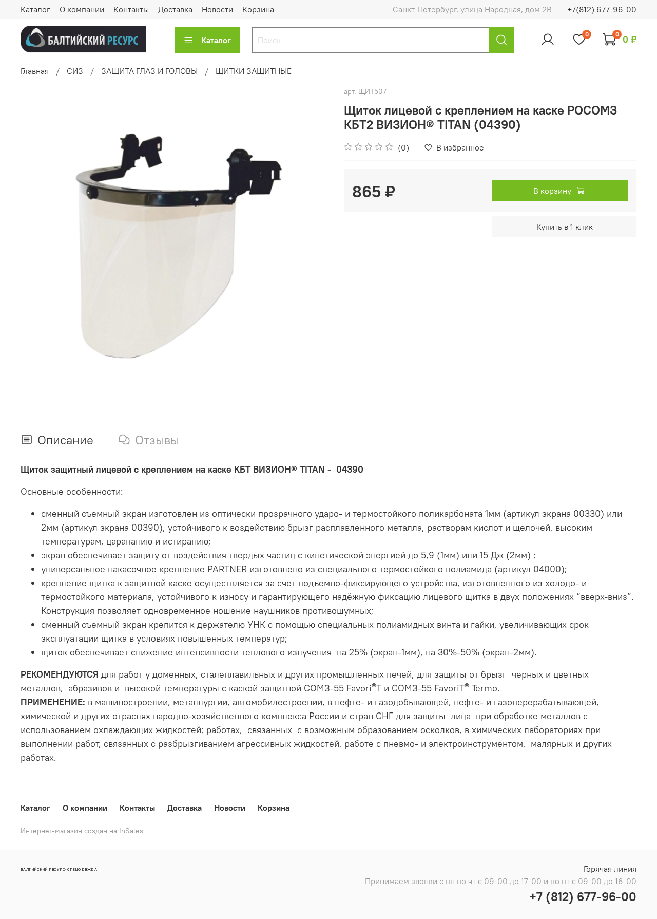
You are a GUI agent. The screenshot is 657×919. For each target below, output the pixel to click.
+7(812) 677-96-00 (601, 9)
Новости (217, 9)
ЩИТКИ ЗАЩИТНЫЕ (254, 71)
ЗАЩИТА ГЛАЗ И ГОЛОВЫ (149, 71)
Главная (35, 71)
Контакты (131, 9)
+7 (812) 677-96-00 (582, 896)
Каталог (35, 9)
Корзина (258, 9)
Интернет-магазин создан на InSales (82, 830)
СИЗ (75, 71)
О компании (82, 9)
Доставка (175, 9)
